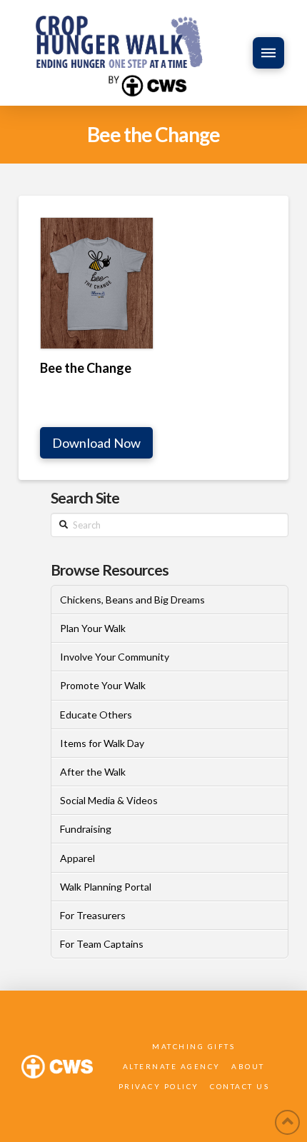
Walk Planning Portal (105, 887)
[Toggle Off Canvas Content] (268, 53)
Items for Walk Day (102, 743)
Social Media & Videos (109, 800)
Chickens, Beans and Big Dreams (132, 599)
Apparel (77, 858)
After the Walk (93, 772)
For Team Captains (102, 944)
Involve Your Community (114, 657)
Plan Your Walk (93, 628)
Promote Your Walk (103, 685)
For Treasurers (93, 915)
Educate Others (96, 714)
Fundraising (85, 829)
